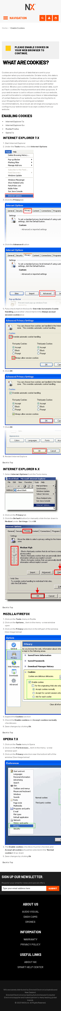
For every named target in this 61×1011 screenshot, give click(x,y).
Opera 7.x (10, 132)
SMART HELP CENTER (30, 967)
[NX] (31, 6)
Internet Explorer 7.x (15, 121)
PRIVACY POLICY (30, 944)
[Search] (42, 18)
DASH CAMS (30, 916)
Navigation (18, 18)
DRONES (30, 921)
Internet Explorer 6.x (15, 125)
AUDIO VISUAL (30, 911)
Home (5, 28)
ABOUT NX (30, 961)
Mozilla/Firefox (12, 129)
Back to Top (8, 462)
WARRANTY (30, 939)
